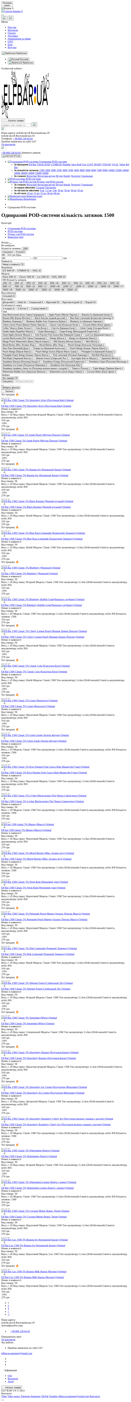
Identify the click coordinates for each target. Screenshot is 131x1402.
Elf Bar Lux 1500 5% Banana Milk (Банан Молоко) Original (32, 1277)
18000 (17, 173)
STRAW (106, 164)
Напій (66, 176)
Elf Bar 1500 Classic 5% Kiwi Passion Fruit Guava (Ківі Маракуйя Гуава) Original (44, 772)
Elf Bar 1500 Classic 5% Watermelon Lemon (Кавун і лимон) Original (37, 1188)
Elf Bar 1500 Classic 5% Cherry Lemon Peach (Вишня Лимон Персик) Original (42, 637)
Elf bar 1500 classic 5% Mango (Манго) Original (26, 830)
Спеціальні (87, 176)
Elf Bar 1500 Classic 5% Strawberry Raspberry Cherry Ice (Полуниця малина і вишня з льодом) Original (56, 1124)
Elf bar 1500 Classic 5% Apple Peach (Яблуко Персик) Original (34, 440)
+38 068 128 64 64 (23, 138)
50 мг (67, 190)
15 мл (43, 193)
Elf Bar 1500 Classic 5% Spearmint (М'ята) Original (27, 1023)
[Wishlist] (5, 398)
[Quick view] (2, 398)
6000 (93, 170)
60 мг (74, 190)
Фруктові (32, 176)
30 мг (61, 190)
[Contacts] (11, 18)
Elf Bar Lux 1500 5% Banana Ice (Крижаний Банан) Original (33, 1245)
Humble (66, 164)
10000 (111, 170)
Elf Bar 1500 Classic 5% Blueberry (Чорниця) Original (29, 573)
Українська (27, 63)
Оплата (12, 33)
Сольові (40, 187)
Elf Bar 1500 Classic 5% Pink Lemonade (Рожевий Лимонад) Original (37, 954)
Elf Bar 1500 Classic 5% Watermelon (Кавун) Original (29, 1156)
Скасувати (8, 252)
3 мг (54, 190)
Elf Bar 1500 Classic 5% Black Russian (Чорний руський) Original (36, 507)
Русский (23, 59)
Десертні (75, 176)
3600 (76, 170)
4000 (82, 170)
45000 (45, 173)
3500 (70, 170)
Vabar (122, 164)
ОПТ (10, 41)
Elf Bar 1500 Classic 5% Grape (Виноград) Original (28, 706)
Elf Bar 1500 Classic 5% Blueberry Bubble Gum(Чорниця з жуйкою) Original (41, 605)
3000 (64, 170)
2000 (53, 170)
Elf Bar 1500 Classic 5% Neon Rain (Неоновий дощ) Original (33, 887)
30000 (31, 173)
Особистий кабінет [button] (11, 68)
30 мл (50, 193)
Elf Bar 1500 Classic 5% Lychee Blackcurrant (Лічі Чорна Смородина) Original (42, 801)
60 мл (57, 193)
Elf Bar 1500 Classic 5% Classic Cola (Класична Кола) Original (34, 671)
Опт (10, 1375)
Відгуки (12, 47)
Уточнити (20, 252)
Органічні (50, 187)
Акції (11, 1381)
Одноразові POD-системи (22, 228)
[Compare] (9, 398)
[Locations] (4, 18)
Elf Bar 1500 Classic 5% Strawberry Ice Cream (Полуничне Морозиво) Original (42, 1092)
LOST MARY (94, 164)
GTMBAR (56, 164)
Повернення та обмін (19, 38)
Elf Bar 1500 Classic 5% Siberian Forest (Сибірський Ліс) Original (35, 988)
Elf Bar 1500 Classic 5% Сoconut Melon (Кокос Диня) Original (34, 1216)
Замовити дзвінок (31, 152)
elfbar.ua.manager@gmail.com (16, 1353)
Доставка (13, 36)
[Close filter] (10, 243)
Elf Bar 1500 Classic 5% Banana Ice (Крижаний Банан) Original (34, 475)
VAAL (115, 164)
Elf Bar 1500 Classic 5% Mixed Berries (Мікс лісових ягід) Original (36, 859)
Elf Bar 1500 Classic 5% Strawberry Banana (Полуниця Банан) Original (38, 1058)
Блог (10, 44)
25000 (118, 170)
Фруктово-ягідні (46, 176)
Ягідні (59, 176)
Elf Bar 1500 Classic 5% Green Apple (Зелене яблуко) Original (33, 741)
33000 (38, 173)
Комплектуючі (15, 237)
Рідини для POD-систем (21, 234)
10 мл (30, 193)
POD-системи (15, 231)
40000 (24, 173)
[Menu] (2, 15)
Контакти (13, 30)
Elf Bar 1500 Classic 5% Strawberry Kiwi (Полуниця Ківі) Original (36, 406)
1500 (41, 170)
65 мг (80, 190)
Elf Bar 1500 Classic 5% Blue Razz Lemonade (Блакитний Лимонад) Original (41, 538)
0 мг (42, 190)
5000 (87, 170)
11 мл (37, 193)
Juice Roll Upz (78, 164)
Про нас (12, 27)
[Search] (34, 124)
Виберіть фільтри (24, 381)
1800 (47, 170)
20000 (125, 170)
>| (9, 1314)
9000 (105, 170)
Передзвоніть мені (11, 1336)
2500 (59, 170)
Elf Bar (32, 164)
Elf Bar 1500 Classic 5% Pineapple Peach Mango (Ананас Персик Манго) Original (44, 919)
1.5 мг (48, 190)
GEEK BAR (43, 164)
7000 (99, 170)
